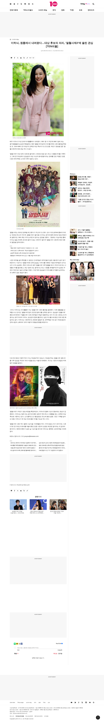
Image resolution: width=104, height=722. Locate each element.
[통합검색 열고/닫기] (93, 4)
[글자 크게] (30, 58)
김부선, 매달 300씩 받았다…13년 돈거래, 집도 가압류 (84, 190)
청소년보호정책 (29, 716)
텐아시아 (18, 718)
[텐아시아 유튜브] (10, 4)
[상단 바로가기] (98, 718)
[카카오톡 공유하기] (11, 58)
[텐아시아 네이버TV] (14, 4)
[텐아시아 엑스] (21, 4)
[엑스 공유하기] (17, 58)
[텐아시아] (53, 3)
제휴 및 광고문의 (38, 716)
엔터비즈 (91, 10)
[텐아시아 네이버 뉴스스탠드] (29, 4)
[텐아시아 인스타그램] (25, 4)
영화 (63, 10)
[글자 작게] (33, 58)
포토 (80, 10)
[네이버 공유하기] (21, 58)
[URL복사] (27, 58)
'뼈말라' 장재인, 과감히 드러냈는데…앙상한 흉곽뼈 (85, 185)
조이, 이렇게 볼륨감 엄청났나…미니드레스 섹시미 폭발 (85, 232)
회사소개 (12, 716)
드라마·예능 (42, 10)
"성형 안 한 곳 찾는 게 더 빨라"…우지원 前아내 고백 (85, 202)
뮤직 (54, 10)
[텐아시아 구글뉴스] (32, 4)
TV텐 (72, 10)
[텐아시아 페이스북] (17, 4)
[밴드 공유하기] (24, 58)
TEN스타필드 (28, 10)
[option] (82, 269)
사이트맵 (46, 716)
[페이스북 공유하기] (14, 58)
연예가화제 (14, 10)
